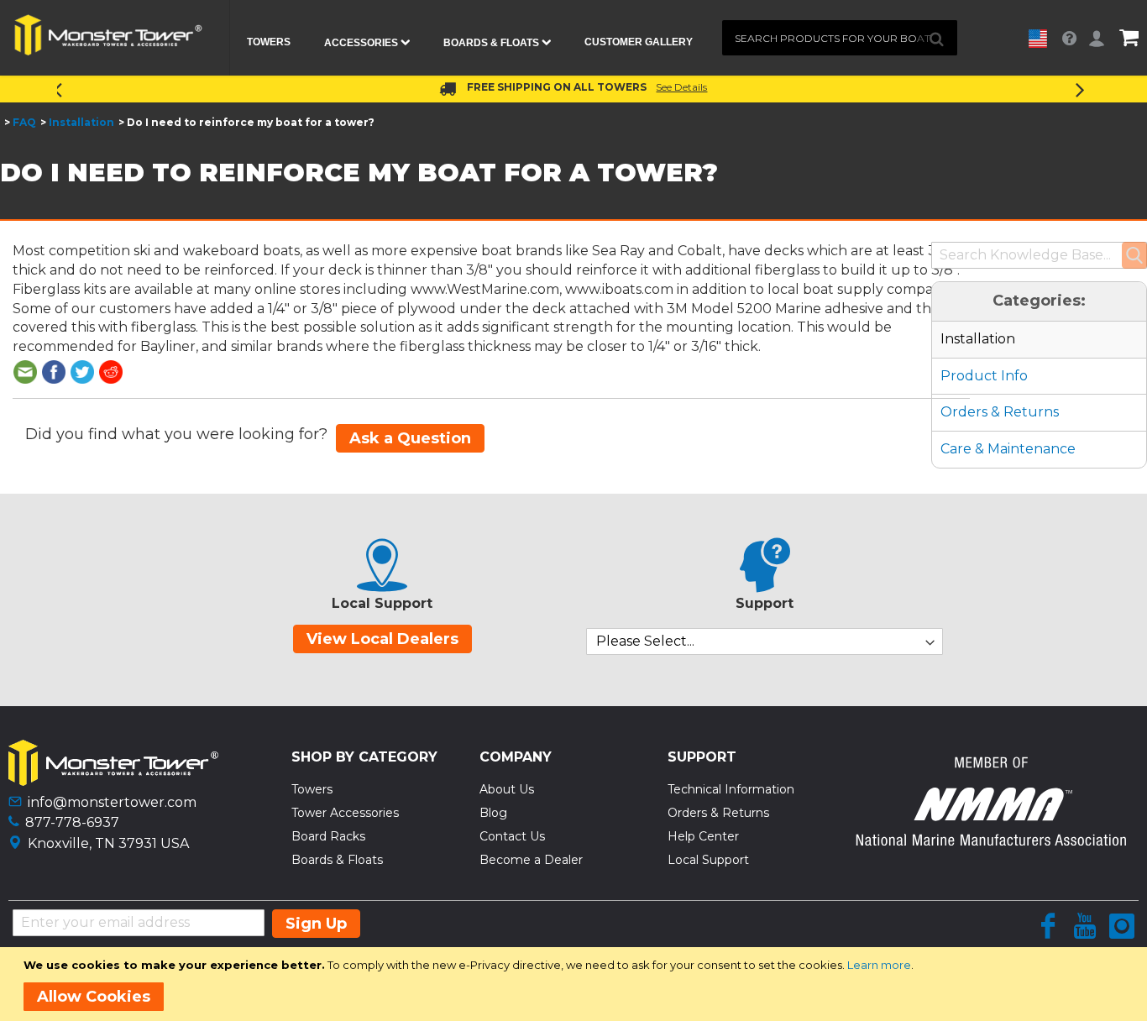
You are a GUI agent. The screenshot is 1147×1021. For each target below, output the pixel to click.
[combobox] (839, 37)
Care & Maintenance (1008, 449)
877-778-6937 (72, 822)
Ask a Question (410, 438)
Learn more (879, 964)
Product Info (984, 376)
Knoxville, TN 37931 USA (108, 843)
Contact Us (512, 836)
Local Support (708, 859)
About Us (506, 789)
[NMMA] (990, 841)
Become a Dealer (531, 859)
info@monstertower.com (112, 802)
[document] (576, 984)
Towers (312, 789)
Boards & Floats (337, 859)
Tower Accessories (345, 812)
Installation (81, 122)
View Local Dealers (382, 639)
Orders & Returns (999, 412)
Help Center (703, 836)
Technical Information (731, 789)
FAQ (24, 122)
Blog (493, 812)
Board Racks (328, 836)
